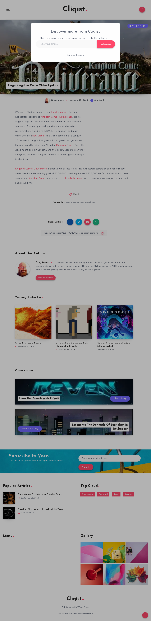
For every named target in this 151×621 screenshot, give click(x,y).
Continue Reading (75, 55)
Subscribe (106, 44)
